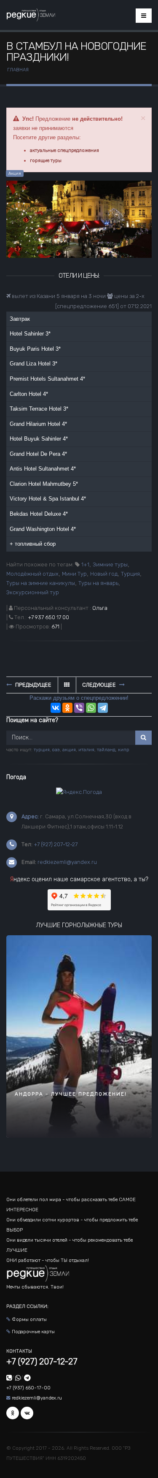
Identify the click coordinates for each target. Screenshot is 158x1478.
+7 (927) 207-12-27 (56, 844)
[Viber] (79, 708)
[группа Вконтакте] (27, 1413)
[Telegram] (103, 708)
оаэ (56, 750)
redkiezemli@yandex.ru (67, 862)
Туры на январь (98, 583)
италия (86, 750)
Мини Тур (74, 574)
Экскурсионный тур (32, 592)
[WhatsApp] (91, 708)
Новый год (104, 574)
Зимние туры (110, 564)
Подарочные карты (33, 1332)
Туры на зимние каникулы (40, 583)
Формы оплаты (29, 1319)
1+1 (85, 564)
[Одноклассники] (67, 708)
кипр (123, 750)
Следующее (99, 685)
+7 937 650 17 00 (48, 617)
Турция (130, 574)
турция (42, 750)
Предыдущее (32, 685)
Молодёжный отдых (32, 574)
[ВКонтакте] (56, 708)
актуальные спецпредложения (64, 150)
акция (69, 750)
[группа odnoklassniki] (12, 1413)
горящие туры (46, 160)
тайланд (106, 750)
